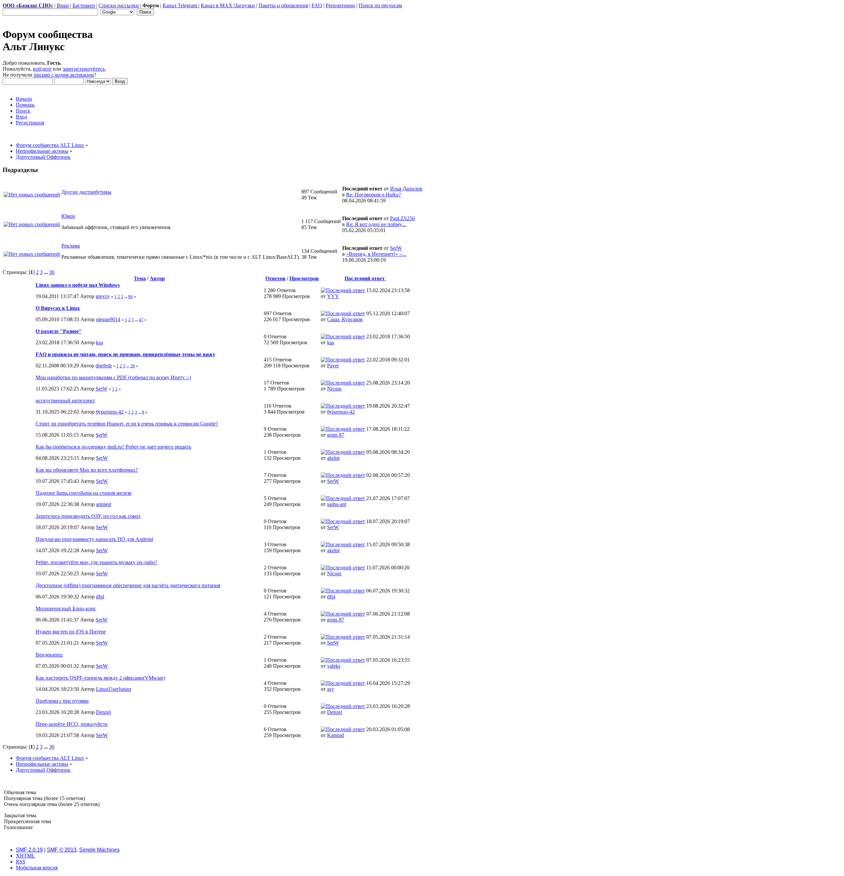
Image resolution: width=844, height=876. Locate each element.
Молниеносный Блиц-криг (66, 608)
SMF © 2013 (61, 850)
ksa (99, 342)
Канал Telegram (180, 5)
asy (330, 689)
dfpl (100, 596)
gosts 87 (335, 435)
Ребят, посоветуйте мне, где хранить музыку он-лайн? (96, 562)
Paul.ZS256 (402, 218)
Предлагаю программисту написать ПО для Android (94, 539)
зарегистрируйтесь (84, 69)
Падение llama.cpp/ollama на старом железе (84, 493)
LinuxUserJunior (113, 689)
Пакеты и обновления (283, 5)
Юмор (68, 216)
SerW (396, 248)
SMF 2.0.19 (29, 850)
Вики (63, 5)
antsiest (103, 504)
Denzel (103, 712)
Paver (333, 365)
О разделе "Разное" (59, 331)
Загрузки (245, 5)
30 (51, 272)
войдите (42, 69)
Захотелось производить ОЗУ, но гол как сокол (88, 516)
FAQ (317, 5)
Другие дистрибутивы (86, 192)
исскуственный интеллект (65, 400)
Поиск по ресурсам (380, 5)
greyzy (103, 296)
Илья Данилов (406, 188)
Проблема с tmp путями (62, 701)
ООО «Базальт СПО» (28, 5)
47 (141, 319)
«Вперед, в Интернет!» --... (376, 254)
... (46, 272)
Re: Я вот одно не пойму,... (376, 224)
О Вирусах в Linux (58, 308)
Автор (157, 278)
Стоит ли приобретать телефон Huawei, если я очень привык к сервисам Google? (127, 423)
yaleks (333, 666)
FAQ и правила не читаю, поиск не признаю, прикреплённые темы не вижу (125, 354)
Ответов (275, 278)
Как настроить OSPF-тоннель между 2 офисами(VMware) (100, 678)
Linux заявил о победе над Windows (78, 285)
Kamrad (335, 735)
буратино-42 (110, 412)
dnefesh (104, 365)
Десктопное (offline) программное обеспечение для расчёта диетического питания (128, 585)
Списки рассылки (119, 5)
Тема (140, 278)
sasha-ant (336, 504)
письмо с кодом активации (64, 75)
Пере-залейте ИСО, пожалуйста (71, 724)
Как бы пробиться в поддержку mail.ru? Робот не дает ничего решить (113, 447)
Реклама (70, 246)
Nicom (334, 388)
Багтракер (84, 5)
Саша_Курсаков (345, 319)
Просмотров (304, 278)
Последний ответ (365, 278)
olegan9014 (108, 319)
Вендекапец (49, 654)
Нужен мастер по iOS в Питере (71, 631)
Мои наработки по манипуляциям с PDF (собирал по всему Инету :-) (113, 377)
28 (132, 365)
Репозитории (340, 5)
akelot (333, 458)
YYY (333, 296)
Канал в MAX (217, 5)
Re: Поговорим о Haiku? (373, 194)
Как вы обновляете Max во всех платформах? (87, 470)
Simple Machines (99, 850)
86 (130, 296)
